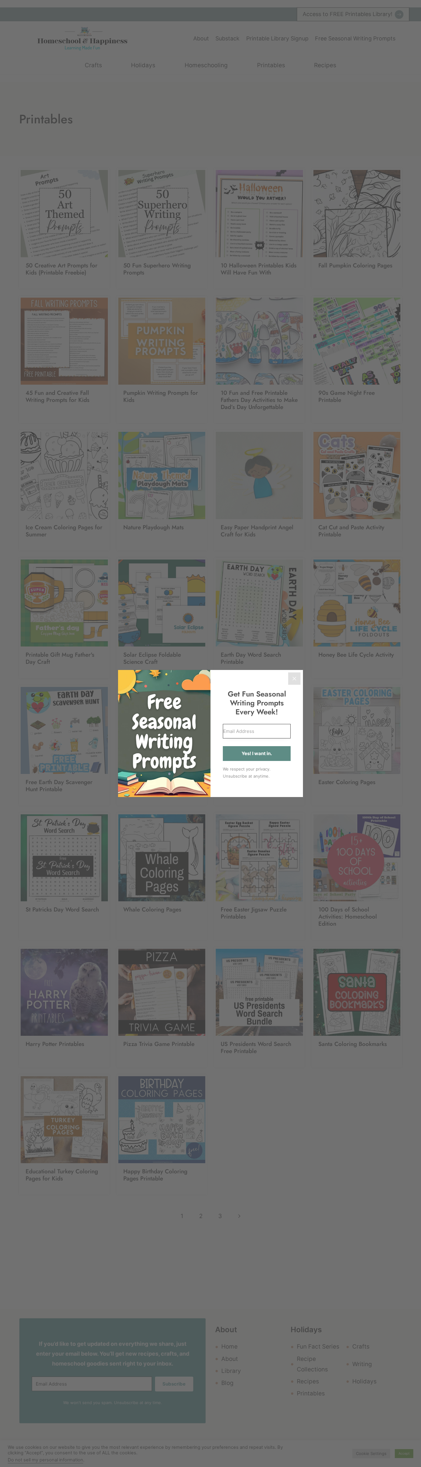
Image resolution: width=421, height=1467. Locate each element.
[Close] (294, 678)
